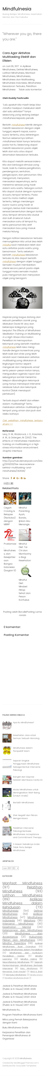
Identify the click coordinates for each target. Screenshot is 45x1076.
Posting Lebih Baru (13, 611)
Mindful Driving (36, 975)
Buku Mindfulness (29, 968)
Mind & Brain (36, 971)
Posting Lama (34, 611)
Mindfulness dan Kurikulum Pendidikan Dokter (22, 954)
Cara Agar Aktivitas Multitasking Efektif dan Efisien (19, 57)
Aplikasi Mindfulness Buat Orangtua (22, 945)
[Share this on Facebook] (11, 478)
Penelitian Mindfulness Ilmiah (17, 978)
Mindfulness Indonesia (14, 82)
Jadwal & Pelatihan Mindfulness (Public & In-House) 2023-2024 (19, 995)
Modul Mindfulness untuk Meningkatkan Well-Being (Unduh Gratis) (26, 792)
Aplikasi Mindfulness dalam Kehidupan (22, 903)
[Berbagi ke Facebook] (12, 483)
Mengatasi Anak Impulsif (14, 971)
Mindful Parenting (14, 943)
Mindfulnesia (16, 9)
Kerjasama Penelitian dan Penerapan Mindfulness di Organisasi (16, 1035)
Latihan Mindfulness (13, 72)
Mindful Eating (28, 959)
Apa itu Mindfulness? (23, 722)
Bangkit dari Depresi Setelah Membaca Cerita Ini (27, 778)
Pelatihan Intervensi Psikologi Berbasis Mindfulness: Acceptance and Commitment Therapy (27, 832)
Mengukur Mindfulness (16, 974)
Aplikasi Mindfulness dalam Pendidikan (22, 949)
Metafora (29, 920)
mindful (6, 244)
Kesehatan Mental (16, 927)
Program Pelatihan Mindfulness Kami (22, 1014)
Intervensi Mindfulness (18, 923)
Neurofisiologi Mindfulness (16, 962)
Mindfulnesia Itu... (11, 1009)
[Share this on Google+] (18, 478)
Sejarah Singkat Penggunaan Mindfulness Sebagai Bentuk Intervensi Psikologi (26, 765)
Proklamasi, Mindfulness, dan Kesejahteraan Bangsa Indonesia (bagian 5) (10, 557)
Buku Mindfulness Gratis (15, 1027)
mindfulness (18, 124)
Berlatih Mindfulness (23, 802)
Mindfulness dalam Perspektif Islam (23, 749)
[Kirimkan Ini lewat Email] (5, 483)
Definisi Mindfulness (27, 69)
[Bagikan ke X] (9, 483)
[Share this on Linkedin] (24, 478)
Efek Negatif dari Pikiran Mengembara (25, 817)
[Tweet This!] (14, 478)
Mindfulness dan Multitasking (18, 79)
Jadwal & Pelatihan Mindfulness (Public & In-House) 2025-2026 (19, 987)
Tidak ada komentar (30, 89)
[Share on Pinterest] (21, 478)
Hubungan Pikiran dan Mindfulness (22, 938)
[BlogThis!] (7, 483)
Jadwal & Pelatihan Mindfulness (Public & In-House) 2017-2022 (19, 1003)
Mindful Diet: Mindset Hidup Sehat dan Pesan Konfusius (24, 589)
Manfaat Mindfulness (22, 883)
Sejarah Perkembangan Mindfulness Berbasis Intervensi (22, 965)
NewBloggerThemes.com (26, 1062)
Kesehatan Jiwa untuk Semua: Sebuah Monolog (26, 737)
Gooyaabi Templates (26, 1065)
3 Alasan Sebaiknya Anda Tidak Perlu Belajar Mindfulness (26, 847)
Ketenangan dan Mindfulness (22, 930)
